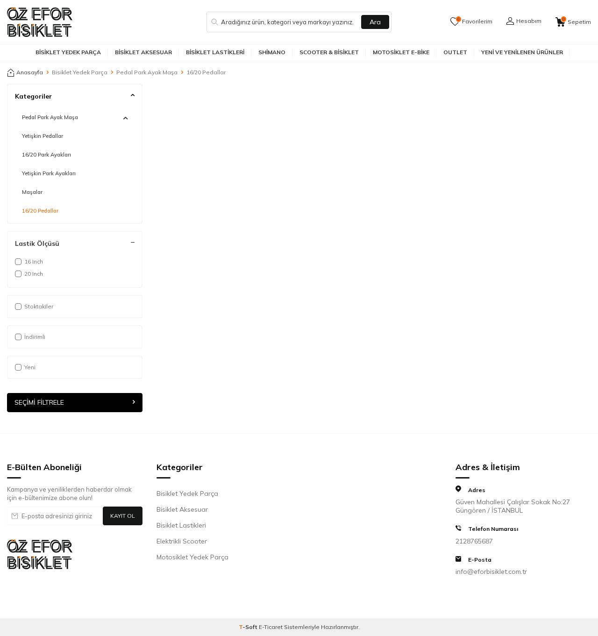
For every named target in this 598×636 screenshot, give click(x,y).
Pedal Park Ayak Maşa (147, 72)
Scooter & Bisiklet (329, 52)
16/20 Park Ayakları (46, 154)
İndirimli (34, 336)
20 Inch (33, 273)
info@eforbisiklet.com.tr (491, 571)
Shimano (271, 52)
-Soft (249, 626)
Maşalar (32, 192)
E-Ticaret (271, 626)
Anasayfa (29, 72)
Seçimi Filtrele (39, 403)
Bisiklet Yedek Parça (68, 52)
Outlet (455, 52)
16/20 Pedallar (40, 210)
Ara (375, 22)
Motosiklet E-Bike (401, 52)
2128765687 (474, 541)
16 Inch (33, 261)
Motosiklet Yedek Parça (192, 557)
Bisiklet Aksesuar (143, 52)
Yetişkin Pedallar (42, 136)
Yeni (30, 367)
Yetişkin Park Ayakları (49, 173)
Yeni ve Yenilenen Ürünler (522, 52)
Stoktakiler (38, 306)
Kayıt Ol (122, 515)
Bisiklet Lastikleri (215, 52)
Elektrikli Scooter (182, 541)
